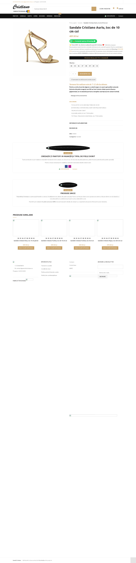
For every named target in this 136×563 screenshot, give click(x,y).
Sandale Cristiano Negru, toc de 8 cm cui (110, 240)
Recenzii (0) (73, 128)
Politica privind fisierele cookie (50, 272)
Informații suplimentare (78, 123)
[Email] (102, 16)
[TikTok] (100, 16)
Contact (71, 262)
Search (93, 9)
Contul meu (72, 265)
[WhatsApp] (98, 16)
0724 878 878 (16, 2)
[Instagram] (95, 16)
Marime (72, 63)
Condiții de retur (46, 269)
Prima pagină (72, 23)
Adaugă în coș (85, 74)
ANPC (71, 268)
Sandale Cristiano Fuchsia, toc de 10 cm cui (54, 240)
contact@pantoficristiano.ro (27, 2)
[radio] (71, 65)
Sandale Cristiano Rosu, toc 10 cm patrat (26, 240)
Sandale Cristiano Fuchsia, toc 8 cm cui (82, 240)
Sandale (80, 23)
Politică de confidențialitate (49, 275)
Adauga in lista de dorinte (79, 95)
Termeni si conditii (46, 265)
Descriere (73, 101)
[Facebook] (93, 16)
